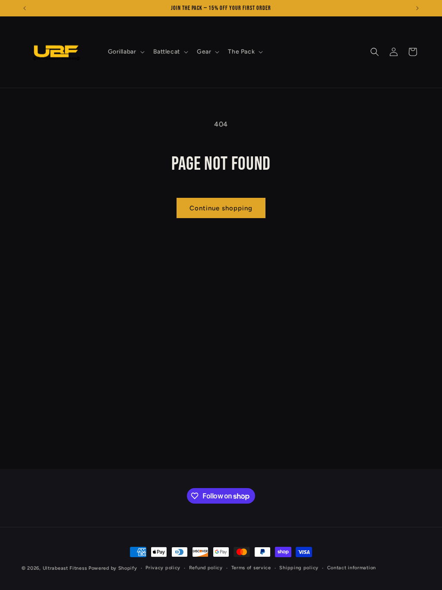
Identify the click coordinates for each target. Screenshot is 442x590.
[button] (125, 52)
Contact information (351, 568)
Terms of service (251, 568)
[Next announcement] (417, 8)
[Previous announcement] (24, 8)
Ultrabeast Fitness (65, 568)
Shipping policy (299, 568)
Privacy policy (162, 568)
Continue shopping (221, 208)
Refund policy (206, 568)
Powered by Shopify (112, 568)
